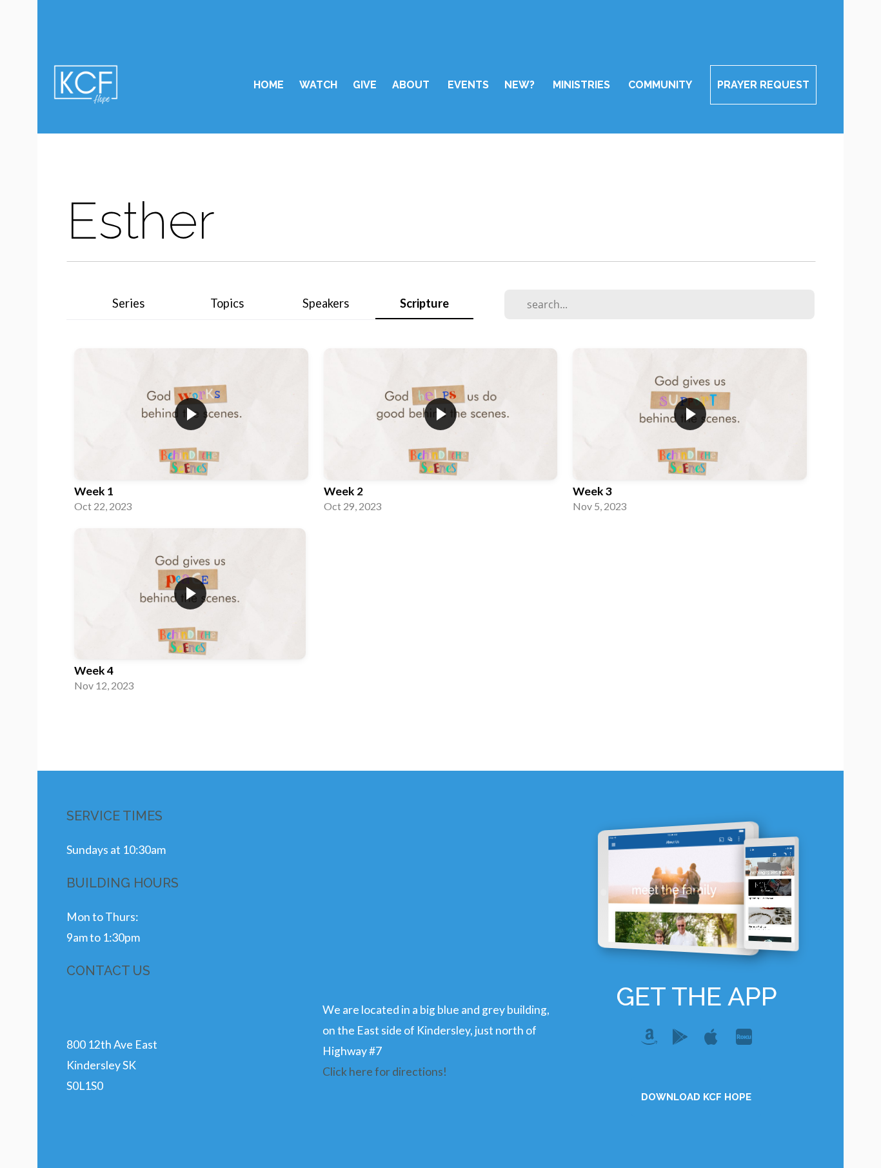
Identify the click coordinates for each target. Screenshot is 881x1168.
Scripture (424, 303)
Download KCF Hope (696, 1097)
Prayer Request (763, 85)
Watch (318, 85)
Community (661, 85)
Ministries (583, 85)
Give (365, 85)
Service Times (114, 816)
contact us (108, 970)
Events (468, 85)
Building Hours (122, 883)
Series (128, 303)
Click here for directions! (384, 1071)
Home (268, 85)
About (412, 85)
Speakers (325, 303)
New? (520, 85)
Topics (227, 303)
